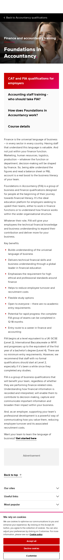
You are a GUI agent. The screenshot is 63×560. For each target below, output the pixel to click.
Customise (31, 556)
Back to (26, 17)
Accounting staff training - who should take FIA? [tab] (28, 97)
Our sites (9, 488)
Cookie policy (36, 534)
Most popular (12, 504)
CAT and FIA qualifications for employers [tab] (31, 81)
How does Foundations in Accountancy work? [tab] (27, 113)
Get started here (26, 438)
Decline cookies (31, 548)
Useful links (11, 496)
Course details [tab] (19, 126)
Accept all (31, 541)
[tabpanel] (31, 290)
